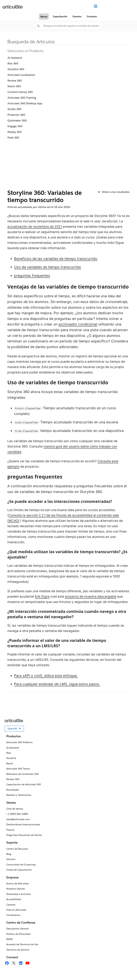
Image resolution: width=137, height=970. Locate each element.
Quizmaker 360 (17, 120)
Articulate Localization (21, 75)
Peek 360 (13, 137)
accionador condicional (77, 324)
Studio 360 (14, 109)
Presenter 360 (16, 115)
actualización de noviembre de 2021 (34, 227)
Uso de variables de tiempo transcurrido (47, 267)
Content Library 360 (20, 92)
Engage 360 (15, 126)
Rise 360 (13, 63)
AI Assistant (15, 58)
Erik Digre (42, 596)
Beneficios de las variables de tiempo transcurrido (55, 259)
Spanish (16, 729)
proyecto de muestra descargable (90, 596)
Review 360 (15, 80)
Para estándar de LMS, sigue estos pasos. (57, 684)
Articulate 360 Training (22, 97)
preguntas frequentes (32, 275)
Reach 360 (14, 86)
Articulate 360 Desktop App (25, 103)
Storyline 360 (16, 69)
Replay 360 (15, 132)
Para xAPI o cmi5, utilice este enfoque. (46, 676)
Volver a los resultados (115, 192)
